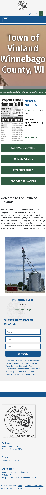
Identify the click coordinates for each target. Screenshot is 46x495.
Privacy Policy (40, 487)
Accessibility (30, 485)
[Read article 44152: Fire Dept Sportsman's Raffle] (12, 120)
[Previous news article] (4, 123)
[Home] (22, 5)
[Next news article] (42, 123)
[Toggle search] (41, 13)
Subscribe (23, 354)
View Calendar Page (23, 309)
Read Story (31, 137)
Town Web (20, 487)
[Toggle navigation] (5, 19)
